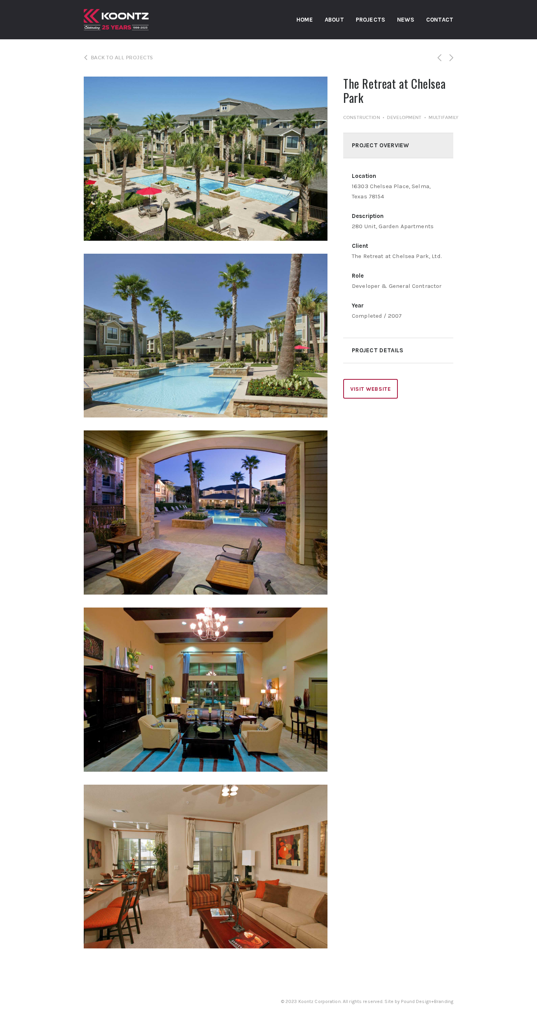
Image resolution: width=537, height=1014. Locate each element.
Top (518, 995)
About (334, 19)
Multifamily (443, 117)
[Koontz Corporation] (120, 19)
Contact (439, 19)
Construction (361, 117)
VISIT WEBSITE (370, 389)
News (405, 19)
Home (304, 19)
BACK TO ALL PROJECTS (122, 57)
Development (404, 117)
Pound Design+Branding (427, 1001)
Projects (370, 19)
